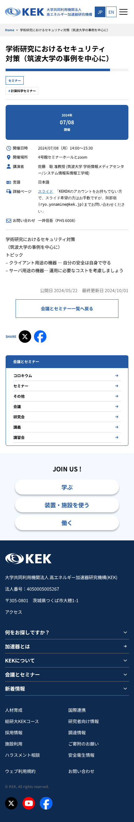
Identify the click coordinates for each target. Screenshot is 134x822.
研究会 (19, 416)
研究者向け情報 (83, 721)
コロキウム (22, 375)
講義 (17, 427)
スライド (45, 191)
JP (100, 12)
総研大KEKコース (22, 721)
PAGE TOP (122, 540)
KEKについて (20, 660)
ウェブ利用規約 (20, 771)
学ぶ (67, 487)
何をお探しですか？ (27, 632)
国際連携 (77, 710)
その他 (19, 396)
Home (9, 29)
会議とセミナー (22, 674)
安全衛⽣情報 (81, 755)
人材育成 (13, 710)
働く (67, 523)
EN (111, 12)
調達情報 (77, 732)
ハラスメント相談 (22, 755)
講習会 (19, 437)
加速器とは (17, 646)
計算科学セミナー (23, 90)
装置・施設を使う (67, 505)
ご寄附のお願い (83, 744)
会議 (17, 406)
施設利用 (13, 744)
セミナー (14, 80)
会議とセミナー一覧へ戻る (67, 308)
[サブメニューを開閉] (125, 632)
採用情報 (13, 732)
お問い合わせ (81, 771)
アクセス (13, 612)
